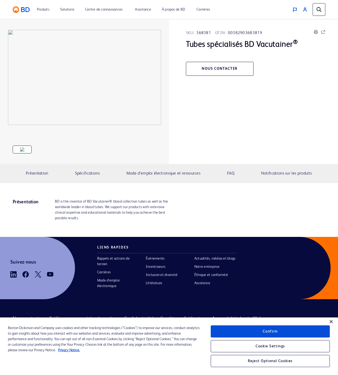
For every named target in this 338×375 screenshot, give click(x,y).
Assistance (202, 283)
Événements (155, 258)
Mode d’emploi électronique (108, 283)
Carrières (104, 272)
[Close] (331, 321)
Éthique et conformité (211, 275)
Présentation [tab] (37, 173)
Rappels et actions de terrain (113, 261)
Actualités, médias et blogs (214, 258)
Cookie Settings (270, 346)
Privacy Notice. (69, 350)
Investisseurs (155, 267)
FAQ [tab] (230, 173)
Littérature (154, 283)
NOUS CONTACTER (219, 69)
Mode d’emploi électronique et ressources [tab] (163, 173)
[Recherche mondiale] (319, 9)
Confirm (270, 331)
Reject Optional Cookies (270, 361)
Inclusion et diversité (161, 275)
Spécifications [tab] (87, 173)
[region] (169, 346)
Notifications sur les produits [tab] (286, 173)
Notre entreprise (206, 267)
